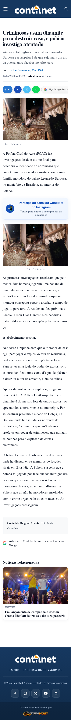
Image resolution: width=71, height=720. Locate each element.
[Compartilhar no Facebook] (18, 89)
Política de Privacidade (42, 670)
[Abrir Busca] (66, 9)
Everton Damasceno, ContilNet (25, 70)
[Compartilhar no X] (27, 89)
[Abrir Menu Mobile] (5, 9)
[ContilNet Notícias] (35, 9)
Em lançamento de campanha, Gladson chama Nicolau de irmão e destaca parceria (35, 613)
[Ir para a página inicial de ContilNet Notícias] (35, 658)
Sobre (14, 670)
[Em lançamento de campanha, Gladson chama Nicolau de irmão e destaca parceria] (35, 585)
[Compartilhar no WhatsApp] (36, 89)
